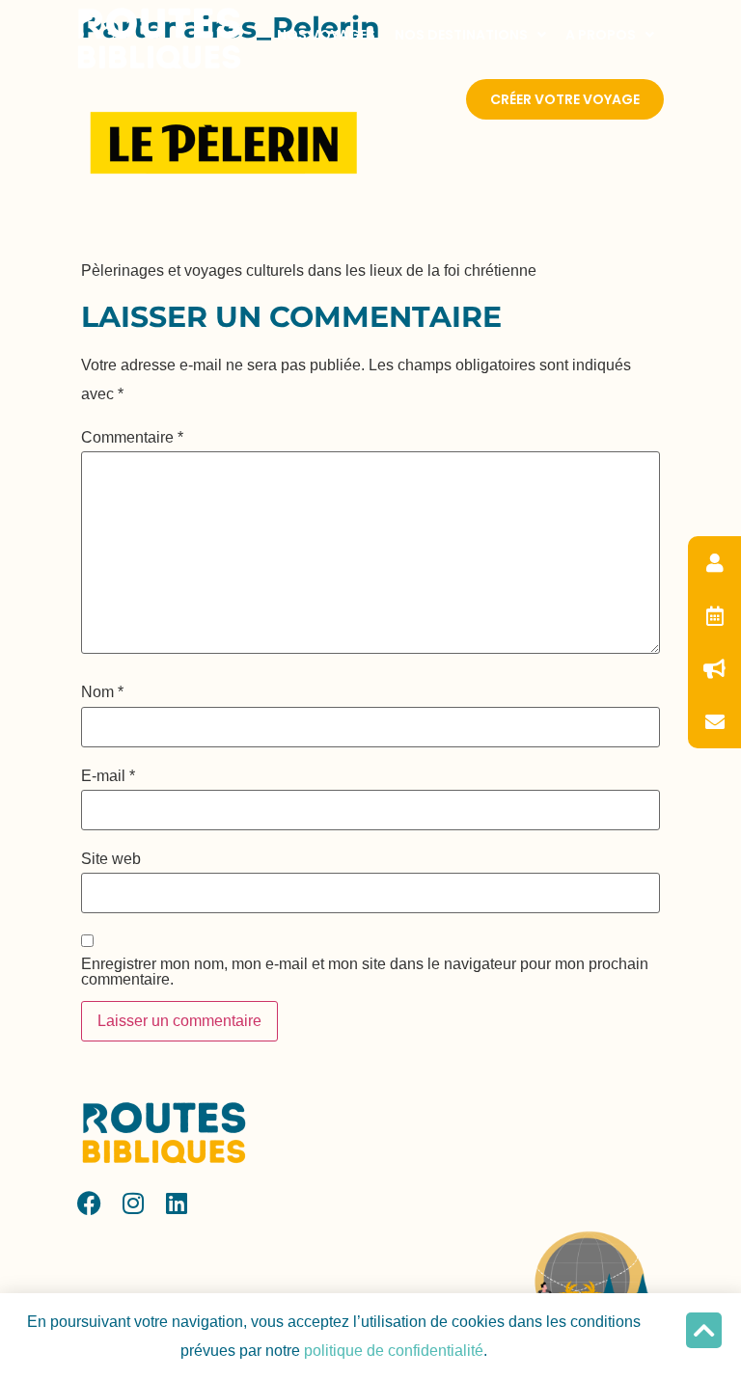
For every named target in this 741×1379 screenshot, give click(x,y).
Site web (111, 859)
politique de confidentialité (393, 1350)
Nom (102, 692)
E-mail (108, 776)
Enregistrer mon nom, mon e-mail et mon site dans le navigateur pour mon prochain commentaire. (364, 972)
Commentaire (132, 438)
